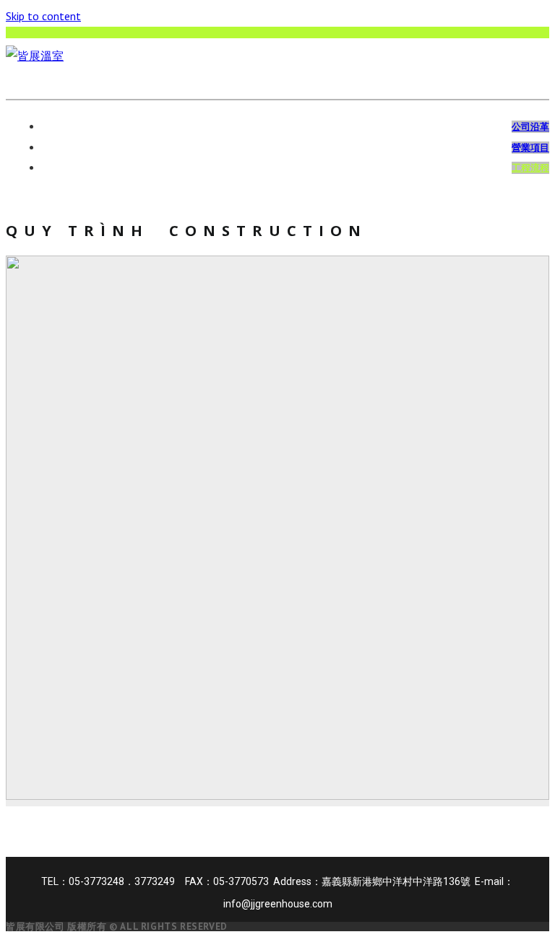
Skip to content (43, 16)
